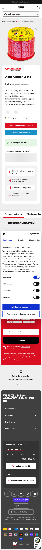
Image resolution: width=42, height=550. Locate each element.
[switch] (36, 284)
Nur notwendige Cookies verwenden (21, 314)
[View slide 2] (19, 384)
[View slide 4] (25, 384)
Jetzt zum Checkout (21, 132)
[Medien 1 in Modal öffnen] (36, 29)
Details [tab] (20, 240)
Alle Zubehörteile (8, 22)
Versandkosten (25, 85)
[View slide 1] (17, 384)
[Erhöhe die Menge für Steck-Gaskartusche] (16, 112)
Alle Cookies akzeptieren (21, 307)
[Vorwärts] (39, 2)
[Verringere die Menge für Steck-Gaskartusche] (7, 112)
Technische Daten (13, 214)
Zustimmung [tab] (7, 240)
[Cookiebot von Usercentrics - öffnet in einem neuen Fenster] (30, 234)
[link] (21, 398)
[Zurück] (3, 2)
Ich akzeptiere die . (18, 347)
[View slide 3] (22, 384)
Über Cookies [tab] (34, 240)
